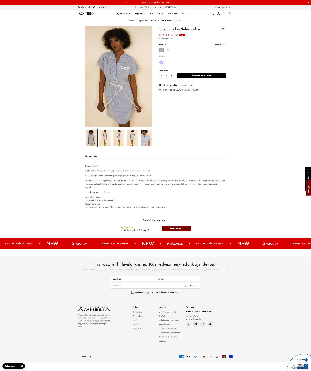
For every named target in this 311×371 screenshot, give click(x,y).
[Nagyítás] (147, 31)
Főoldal (131, 20)
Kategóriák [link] (138, 13)
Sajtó (135, 320)
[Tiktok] (210, 324)
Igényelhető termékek (147, 20)
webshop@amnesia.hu (194, 319)
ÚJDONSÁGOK (170, 7)
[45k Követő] (203, 324)
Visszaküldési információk (169, 332)
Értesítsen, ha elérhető (201, 75)
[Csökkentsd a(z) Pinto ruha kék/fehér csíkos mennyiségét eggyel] (161, 75)
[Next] (184, 2)
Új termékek (122, 13)
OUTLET (160, 13)
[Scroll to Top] (306, 358)
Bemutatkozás (138, 316)
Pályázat (136, 324)
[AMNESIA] (86, 13)
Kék (161, 62)
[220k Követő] (196, 324)
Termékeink (137, 312)
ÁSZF (154, 292)
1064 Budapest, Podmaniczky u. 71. (200, 311)
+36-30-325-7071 (193, 316)
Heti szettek (173, 13)
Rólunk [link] (185, 13)
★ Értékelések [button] (308, 187)
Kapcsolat (137, 328)
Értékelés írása (176, 228)
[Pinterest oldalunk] (188, 324)
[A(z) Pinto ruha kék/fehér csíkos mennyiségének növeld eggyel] (171, 75)
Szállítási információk (168, 328)
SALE (150, 13)
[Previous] (126, 2)
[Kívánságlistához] (223, 29)
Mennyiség (163, 69)
